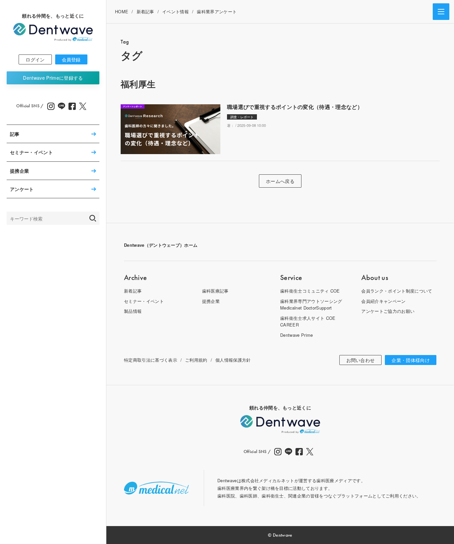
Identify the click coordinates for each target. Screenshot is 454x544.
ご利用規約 (196, 360)
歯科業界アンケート (217, 11)
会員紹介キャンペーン (383, 301)
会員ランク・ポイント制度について (396, 291)
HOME (121, 11)
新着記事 (145, 11)
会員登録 (71, 59)
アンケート (22, 189)
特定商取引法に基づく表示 (150, 360)
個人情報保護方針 (233, 360)
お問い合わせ (360, 360)
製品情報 (133, 311)
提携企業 (19, 170)
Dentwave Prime (53, 77)
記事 (15, 134)
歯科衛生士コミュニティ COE (310, 291)
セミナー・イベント (31, 152)
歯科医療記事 (215, 291)
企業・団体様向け (411, 360)
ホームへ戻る (280, 181)
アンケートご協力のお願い (387, 311)
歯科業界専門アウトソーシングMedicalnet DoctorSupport (311, 304)
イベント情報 (175, 11)
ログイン (35, 59)
